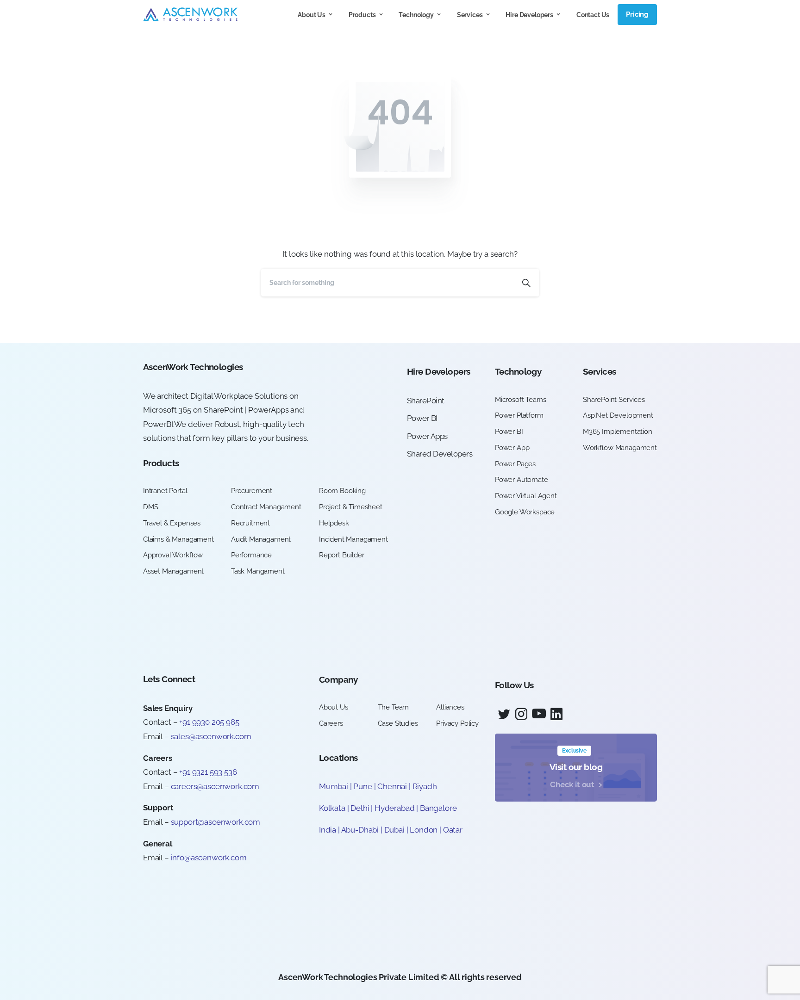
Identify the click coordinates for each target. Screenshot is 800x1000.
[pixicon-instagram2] (521, 714)
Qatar (452, 829)
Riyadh (424, 786)
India (327, 829)
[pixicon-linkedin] (556, 714)
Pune (362, 786)
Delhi (360, 808)
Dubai (394, 829)
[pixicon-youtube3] (539, 714)
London (424, 829)
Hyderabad (394, 808)
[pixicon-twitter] (503, 714)
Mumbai (333, 786)
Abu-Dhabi (360, 829)
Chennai (392, 786)
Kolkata (332, 808)
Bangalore (438, 808)
